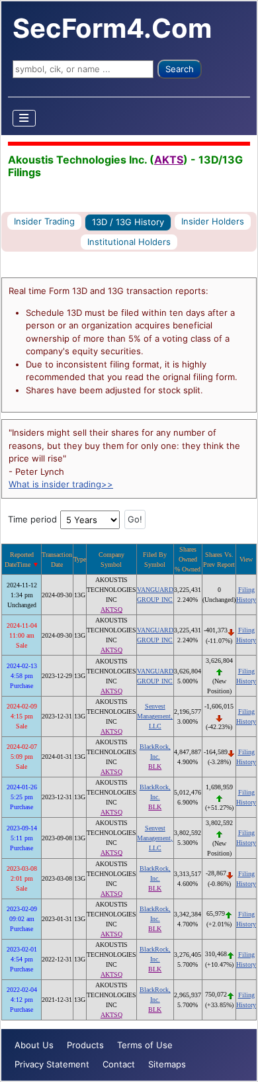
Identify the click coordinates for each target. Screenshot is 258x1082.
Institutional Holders (129, 241)
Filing (246, 589)
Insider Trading (44, 221)
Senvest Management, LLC (155, 716)
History (246, 599)
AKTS (168, 159)
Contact (119, 1064)
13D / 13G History (128, 222)
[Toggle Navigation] (24, 118)
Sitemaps (167, 1064)
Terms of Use (145, 1045)
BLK (154, 766)
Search (179, 69)
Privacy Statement (52, 1064)
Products (85, 1045)
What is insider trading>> (61, 484)
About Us (34, 1045)
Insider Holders (212, 221)
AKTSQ (111, 609)
